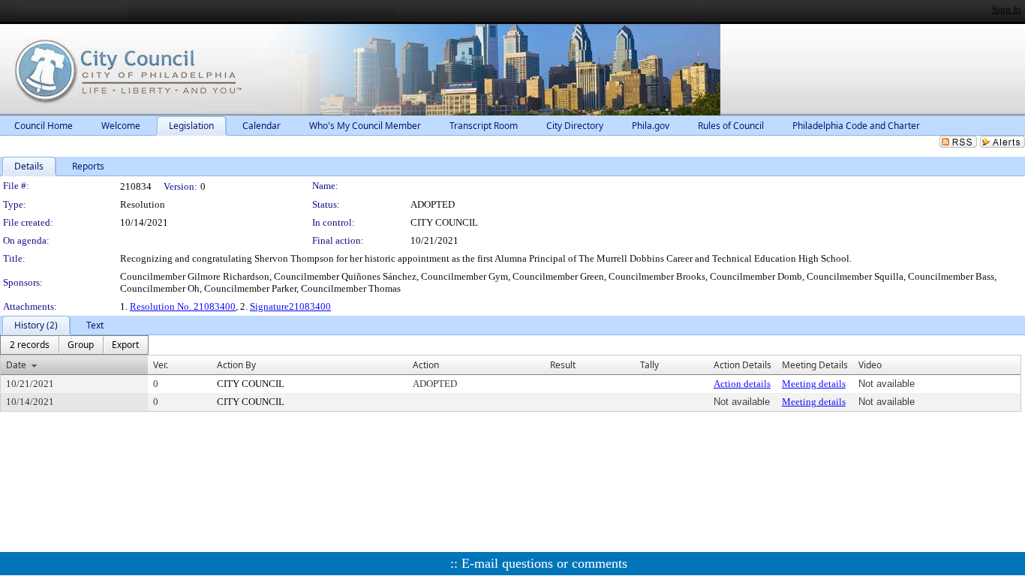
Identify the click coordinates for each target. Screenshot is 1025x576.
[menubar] (74, 345)
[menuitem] (30, 345)
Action (426, 364)
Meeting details (814, 383)
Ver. (160, 364)
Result (563, 364)
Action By (236, 364)
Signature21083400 (290, 306)
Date (16, 364)
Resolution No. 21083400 (183, 306)
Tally (649, 364)
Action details (742, 383)
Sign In (1006, 9)
